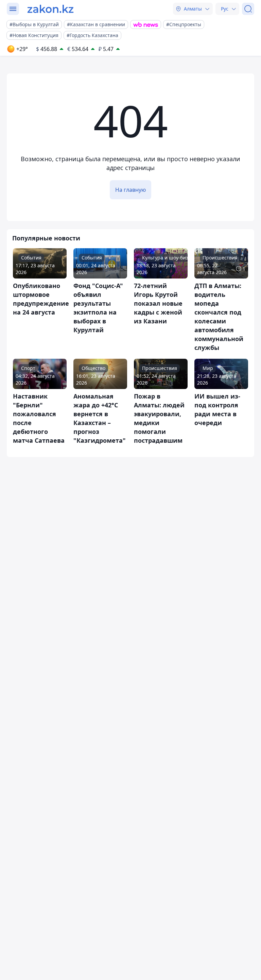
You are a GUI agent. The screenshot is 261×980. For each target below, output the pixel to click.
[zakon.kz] (50, 9)
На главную (130, 189)
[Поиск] (248, 9)
